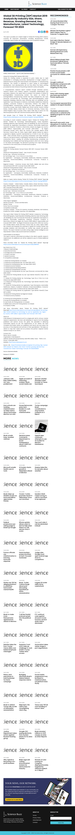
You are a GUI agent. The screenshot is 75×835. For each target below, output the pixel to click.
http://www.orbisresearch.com (18, 342)
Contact (35, 822)
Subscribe (61, 823)
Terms (34, 815)
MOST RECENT (15, 9)
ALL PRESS (24, 9)
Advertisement (37, 820)
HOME (6, 9)
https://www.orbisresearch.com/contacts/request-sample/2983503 (23, 117)
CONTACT (33, 9)
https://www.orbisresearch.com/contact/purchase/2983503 (21, 244)
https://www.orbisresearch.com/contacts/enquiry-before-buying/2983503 (25, 181)
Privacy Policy (37, 818)
